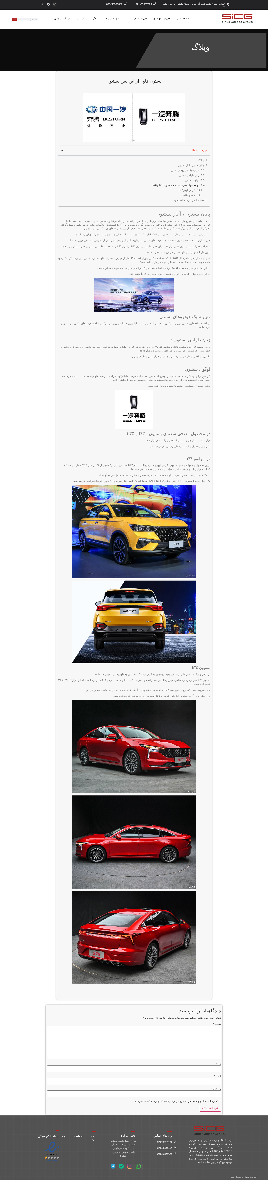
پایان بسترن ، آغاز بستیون (191, 165)
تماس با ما (81, 18)
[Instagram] (55, 4)
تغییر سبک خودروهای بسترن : (184, 170)
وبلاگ (95, 18)
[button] (62, 150)
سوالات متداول (62, 18)
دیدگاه (217, 1024)
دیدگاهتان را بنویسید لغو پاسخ (189, 200)
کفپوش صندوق (139, 18)
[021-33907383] (154, 3)
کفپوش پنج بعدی (161, 18)
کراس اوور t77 (187, 190)
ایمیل (217, 1076)
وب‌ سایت (216, 1088)
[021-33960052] (125, 3)
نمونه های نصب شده (115, 18)
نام (218, 1064)
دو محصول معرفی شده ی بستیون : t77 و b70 (175, 185)
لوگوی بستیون (192, 180)
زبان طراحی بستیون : (188, 175)
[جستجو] (14, 19)
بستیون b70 (189, 195)
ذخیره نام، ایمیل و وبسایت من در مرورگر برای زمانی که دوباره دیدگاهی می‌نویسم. (176, 1101)
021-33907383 (144, 4)
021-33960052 (114, 4)
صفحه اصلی (182, 18)
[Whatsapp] (42, 4)
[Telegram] (48, 4)
